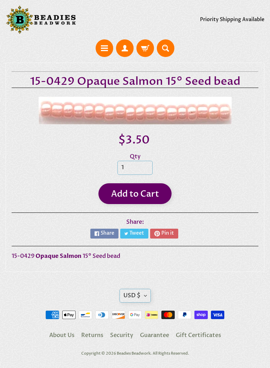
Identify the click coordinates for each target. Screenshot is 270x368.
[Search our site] (165, 48)
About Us (62, 335)
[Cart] (145, 48)
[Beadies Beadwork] (41, 20)
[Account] (125, 48)
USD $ (132, 295)
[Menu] (104, 48)
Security (121, 335)
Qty (135, 156)
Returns (92, 335)
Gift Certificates (198, 335)
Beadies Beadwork (133, 353)
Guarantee (154, 335)
